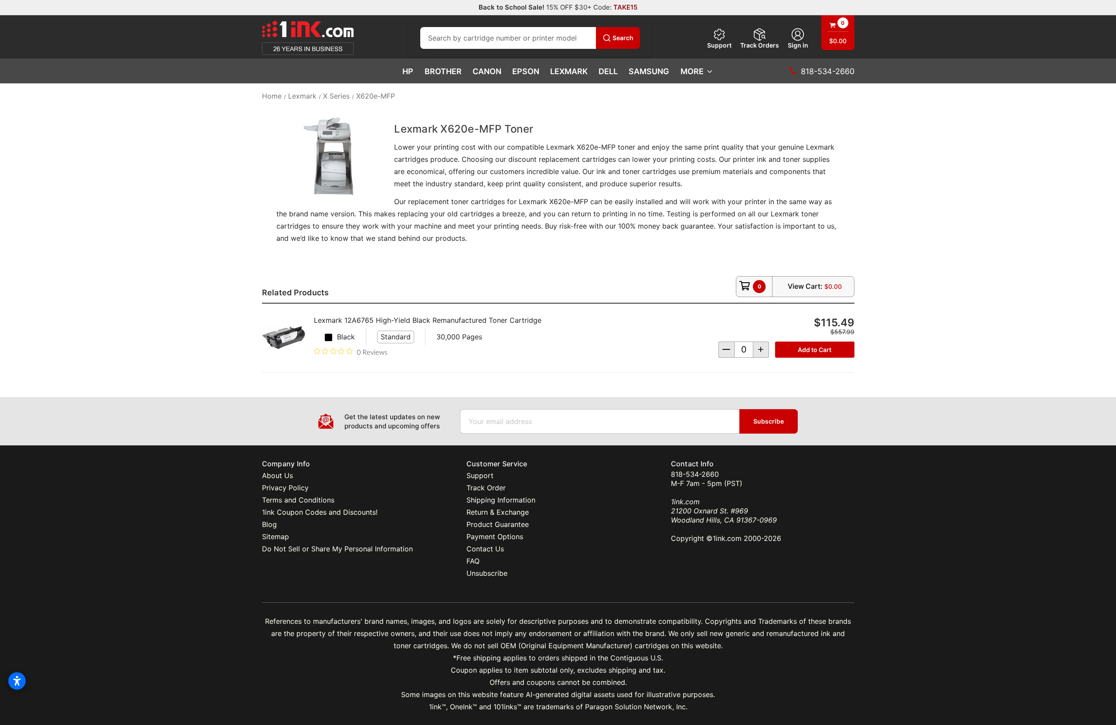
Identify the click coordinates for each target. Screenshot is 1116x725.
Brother (443, 71)
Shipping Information (500, 500)
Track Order (486, 487)
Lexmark (569, 71)
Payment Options (494, 536)
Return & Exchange (497, 512)
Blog (269, 524)
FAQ (473, 561)
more (692, 71)
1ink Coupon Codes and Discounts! (320, 512)
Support (719, 45)
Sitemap (275, 536)
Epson (525, 71)
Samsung (649, 71)
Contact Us (485, 548)
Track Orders (759, 45)
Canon (487, 71)
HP (407, 71)
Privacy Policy (285, 487)
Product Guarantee (497, 524)
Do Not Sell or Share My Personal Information (337, 548)
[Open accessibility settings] (17, 681)
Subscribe (768, 421)
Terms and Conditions (298, 500)
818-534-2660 (695, 474)
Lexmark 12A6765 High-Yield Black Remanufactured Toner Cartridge (427, 320)
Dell (608, 71)
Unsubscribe (486, 573)
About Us (277, 475)
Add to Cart (814, 349)
